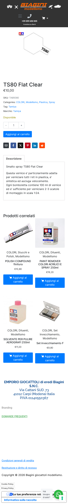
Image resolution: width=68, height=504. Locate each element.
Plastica (43, 102)
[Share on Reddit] (42, 145)
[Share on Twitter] (20, 145)
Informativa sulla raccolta (20, 500)
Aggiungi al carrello (17, 134)
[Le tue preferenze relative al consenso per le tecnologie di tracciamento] (62, 498)
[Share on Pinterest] (28, 145)
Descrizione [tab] (14, 158)
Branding (7, 407)
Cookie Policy (7, 484)
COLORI (20, 102)
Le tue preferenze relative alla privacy (37, 494)
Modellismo (32, 102)
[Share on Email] (6, 145)
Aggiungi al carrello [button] (20, 279)
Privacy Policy (7, 488)
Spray (52, 102)
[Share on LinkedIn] (35, 145)
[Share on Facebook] (13, 145)
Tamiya (12, 106)
